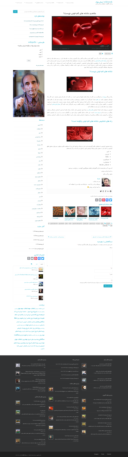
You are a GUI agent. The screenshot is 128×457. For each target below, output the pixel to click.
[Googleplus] (108, 191)
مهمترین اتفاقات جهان (21, 339)
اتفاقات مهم (31, 308)
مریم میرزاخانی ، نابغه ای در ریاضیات (56, 237)
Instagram (96, 454)
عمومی (39, 169)
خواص (37, 321)
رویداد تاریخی (21, 328)
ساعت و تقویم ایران (26, 335)
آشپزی (39, 125)
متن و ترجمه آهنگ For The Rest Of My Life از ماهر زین (26, 276)
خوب (40, 52)
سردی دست (97, 112)
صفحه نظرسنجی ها (40, 65)
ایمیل (110, 274)
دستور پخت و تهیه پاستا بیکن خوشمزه (104, 423)
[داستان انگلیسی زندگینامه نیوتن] (40, 291)
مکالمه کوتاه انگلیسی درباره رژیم (105, 386)
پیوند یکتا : (105, 225)
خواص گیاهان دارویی (29, 321)
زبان (40, 161)
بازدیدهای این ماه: (40, 236)
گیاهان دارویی (38, 221)
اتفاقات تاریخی (38, 309)
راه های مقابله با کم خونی (77, 223)
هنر (40, 197)
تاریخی (25, 314)
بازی (40, 133)
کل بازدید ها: (41, 240)
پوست (104, 97)
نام (111, 268)
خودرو (39, 149)
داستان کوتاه (29, 325)
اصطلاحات (39, 129)
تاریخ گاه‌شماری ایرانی (33, 314)
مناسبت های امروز (33, 339)
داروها (39, 153)
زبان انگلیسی (34, 335)
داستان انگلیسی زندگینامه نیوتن (31, 289)
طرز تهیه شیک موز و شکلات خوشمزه (105, 431)
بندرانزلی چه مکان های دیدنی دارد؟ (39, 420)
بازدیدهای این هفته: (39, 231)
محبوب (41, 264)
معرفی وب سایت (37, 185)
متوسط (40, 54)
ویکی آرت (39, 205)
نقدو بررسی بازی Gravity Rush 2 (39, 387)
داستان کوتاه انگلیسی (21, 325)
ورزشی (39, 201)
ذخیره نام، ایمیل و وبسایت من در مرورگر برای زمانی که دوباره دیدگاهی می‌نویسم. (96, 283)
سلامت (70, 223)
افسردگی (90, 110)
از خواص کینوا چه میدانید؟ (73, 426)
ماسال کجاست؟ (42, 411)
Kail (100, 54)
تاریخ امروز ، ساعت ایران (26, 311)
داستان (42, 325)
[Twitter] (101, 191)
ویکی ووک (38, 346)
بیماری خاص (39, 311)
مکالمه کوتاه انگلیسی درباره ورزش (37, 33)
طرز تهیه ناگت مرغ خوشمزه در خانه (37, 25)
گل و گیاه (39, 217)
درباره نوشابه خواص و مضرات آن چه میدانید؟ (70, 388)
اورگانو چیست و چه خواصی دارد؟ (72, 397)
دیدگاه (111, 248)
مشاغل (39, 181)
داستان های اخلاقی (36, 325)
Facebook (109, 454)
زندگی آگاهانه (24, 455)
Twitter (102, 454)
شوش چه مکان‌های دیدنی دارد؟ (39, 439)
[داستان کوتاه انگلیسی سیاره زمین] (40, 284)
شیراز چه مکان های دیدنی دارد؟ (39, 430)
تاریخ (35, 311)
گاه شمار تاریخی (31, 346)
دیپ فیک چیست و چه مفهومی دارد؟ (36, 29)
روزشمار (37, 328)
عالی (40, 50)
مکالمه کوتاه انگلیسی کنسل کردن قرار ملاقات (103, 371)
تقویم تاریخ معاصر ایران (30, 318)
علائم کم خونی (61, 223)
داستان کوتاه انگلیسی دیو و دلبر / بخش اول (101, 237)
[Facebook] (105, 191)
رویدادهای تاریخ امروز (37, 331)
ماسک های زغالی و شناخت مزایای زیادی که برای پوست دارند (67, 416)
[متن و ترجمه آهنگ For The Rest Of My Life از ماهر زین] (40, 276)
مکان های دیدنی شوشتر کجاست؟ (39, 401)
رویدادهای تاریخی (26, 331)
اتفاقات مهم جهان (23, 308)
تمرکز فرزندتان (56, 104)
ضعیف (40, 57)
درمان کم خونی (92, 223)
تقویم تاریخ (41, 318)
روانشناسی (38, 157)
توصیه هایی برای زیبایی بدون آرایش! (71, 436)
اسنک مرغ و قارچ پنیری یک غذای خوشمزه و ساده (34, 21)
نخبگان (39, 193)
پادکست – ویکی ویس (36, 209)
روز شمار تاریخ (30, 328)
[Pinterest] (110, 191)
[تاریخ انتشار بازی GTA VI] (40, 297)
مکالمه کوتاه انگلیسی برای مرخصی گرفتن (104, 379)
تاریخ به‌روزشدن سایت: (39, 249)
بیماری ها (108, 223)
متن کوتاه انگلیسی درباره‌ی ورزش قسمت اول (29, 268)
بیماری (102, 223)
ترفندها (39, 145)
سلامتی (66, 223)
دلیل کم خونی (85, 223)
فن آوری (39, 173)
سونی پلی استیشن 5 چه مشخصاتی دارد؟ (38, 364)
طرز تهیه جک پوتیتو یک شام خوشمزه (36, 36)
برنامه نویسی (38, 137)
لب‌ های (98, 99)
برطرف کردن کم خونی (101, 60)
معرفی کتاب (38, 189)
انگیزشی (16, 308)
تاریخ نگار (16, 311)
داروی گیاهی (19, 322)
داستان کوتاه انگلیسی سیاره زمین (31, 282)
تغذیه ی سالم (19, 314)
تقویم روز (20, 318)
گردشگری (39, 213)
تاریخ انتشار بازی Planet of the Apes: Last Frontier (35, 372)
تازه (36, 264)
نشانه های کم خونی (54, 223)
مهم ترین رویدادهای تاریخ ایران (34, 342)
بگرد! (15, 12)
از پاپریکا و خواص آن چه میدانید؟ (72, 407)
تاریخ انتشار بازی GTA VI (32, 296)
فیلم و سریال (38, 177)
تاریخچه (42, 314)
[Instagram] (103, 191)
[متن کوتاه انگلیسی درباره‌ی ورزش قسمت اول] (40, 269)
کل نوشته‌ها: (41, 244)
